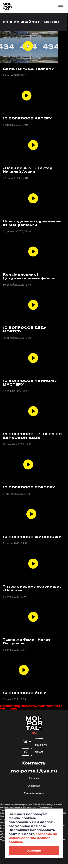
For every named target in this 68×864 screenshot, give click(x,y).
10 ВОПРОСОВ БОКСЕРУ (29, 487)
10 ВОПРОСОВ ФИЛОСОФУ (32, 537)
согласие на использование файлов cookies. (33, 837)
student (41, 744)
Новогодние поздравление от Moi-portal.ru (32, 223)
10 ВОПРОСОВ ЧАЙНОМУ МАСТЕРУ (30, 382)
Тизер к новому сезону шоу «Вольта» (32, 588)
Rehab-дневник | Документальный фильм (29, 276)
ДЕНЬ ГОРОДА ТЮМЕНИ (29, 69)
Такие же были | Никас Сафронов (27, 641)
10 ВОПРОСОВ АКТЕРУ (27, 118)
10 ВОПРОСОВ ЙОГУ (24, 693)
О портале (34, 785)
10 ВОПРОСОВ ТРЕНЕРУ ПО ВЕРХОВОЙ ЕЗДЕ (32, 436)
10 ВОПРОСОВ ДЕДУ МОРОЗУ (25, 329)
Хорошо (34, 850)
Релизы (34, 778)
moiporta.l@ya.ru (34, 770)
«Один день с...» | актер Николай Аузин (27, 169)
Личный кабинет (34, 793)
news (39, 738)
